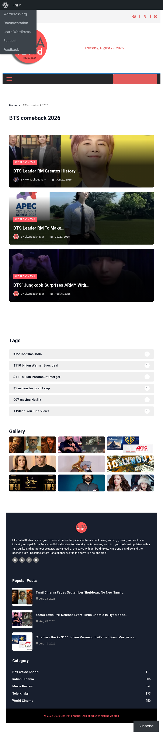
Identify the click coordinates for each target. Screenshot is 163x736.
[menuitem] (5, 5)
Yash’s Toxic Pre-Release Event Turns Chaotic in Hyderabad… (81, 615)
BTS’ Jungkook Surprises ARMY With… (51, 285)
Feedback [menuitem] (11, 49)
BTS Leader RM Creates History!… (46, 171)
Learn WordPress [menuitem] (17, 32)
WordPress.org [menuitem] (15, 14)
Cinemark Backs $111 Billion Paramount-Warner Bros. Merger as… (86, 637)
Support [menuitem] (10, 40)
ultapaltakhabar (34, 236)
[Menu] (9, 79)
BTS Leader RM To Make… (38, 228)
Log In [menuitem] (17, 5)
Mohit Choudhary (35, 179)
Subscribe (146, 726)
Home (13, 105)
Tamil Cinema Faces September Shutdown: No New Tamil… (80, 592)
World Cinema (25, 162)
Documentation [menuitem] (15, 23)
